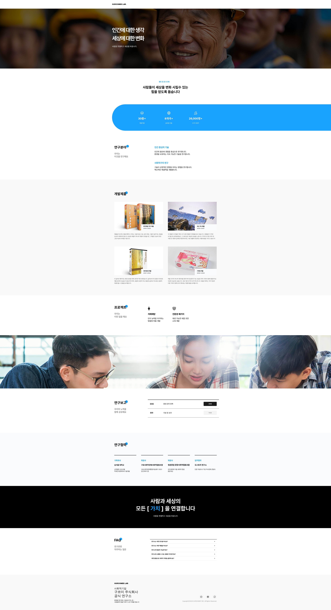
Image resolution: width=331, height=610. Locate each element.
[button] (183, 541)
